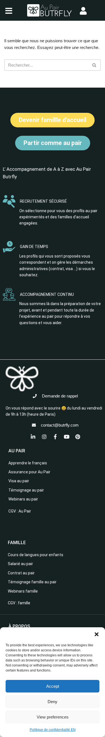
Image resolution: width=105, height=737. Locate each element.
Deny (52, 701)
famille (24, 603)
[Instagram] (44, 436)
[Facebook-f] (55, 436)
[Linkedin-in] (33, 436)
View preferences (53, 717)
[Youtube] (66, 436)
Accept (52, 686)
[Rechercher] (94, 65)
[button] (96, 634)
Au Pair (24, 511)
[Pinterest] (77, 436)
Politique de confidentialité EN (53, 730)
